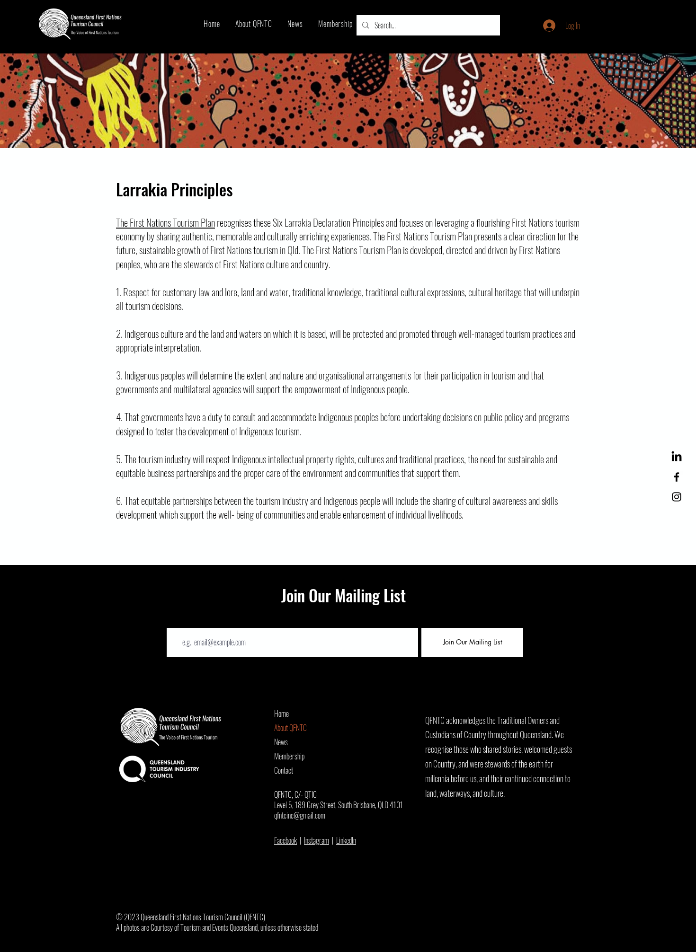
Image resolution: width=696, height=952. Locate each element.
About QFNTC (290, 727)
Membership (289, 756)
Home (281, 713)
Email (174, 620)
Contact (283, 770)
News (281, 742)
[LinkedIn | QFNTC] (676, 457)
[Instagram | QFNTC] (676, 497)
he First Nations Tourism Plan (165, 222)
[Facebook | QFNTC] (676, 477)
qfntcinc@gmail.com (299, 815)
